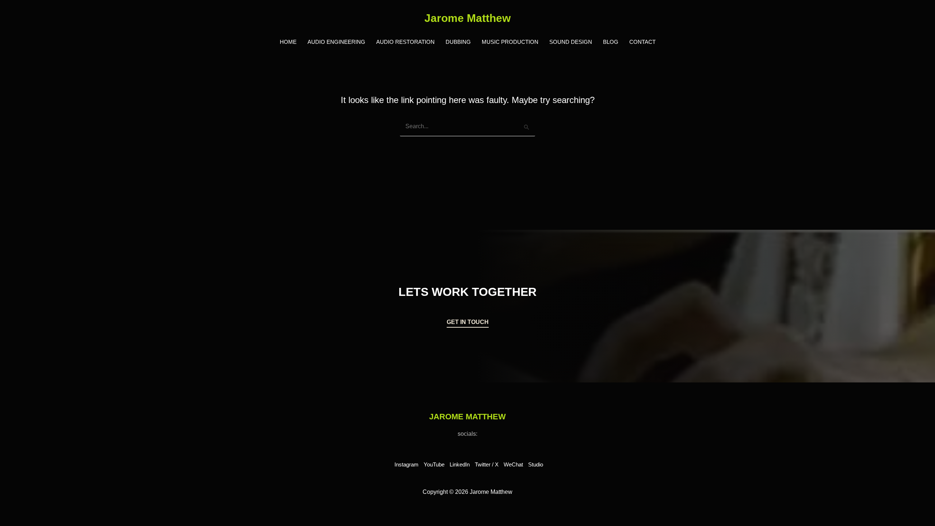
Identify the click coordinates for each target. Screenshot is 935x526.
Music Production (510, 42)
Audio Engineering (336, 42)
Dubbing (458, 42)
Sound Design (570, 42)
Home (288, 42)
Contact (642, 42)
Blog (610, 42)
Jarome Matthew (467, 18)
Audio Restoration (405, 42)
